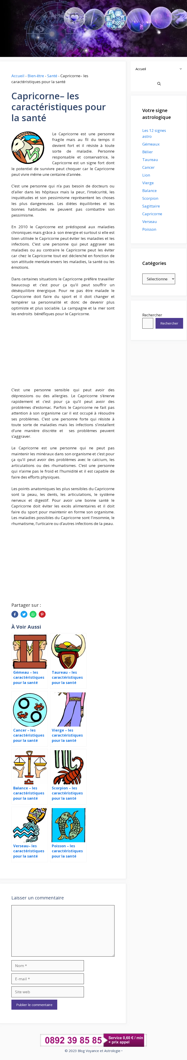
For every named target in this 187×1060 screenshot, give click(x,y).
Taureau (150, 159)
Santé (52, 75)
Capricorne (152, 213)
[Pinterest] (42, 614)
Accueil (17, 75)
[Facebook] (14, 614)
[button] (182, 68)
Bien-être (36, 75)
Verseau (149, 221)
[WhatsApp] (33, 614)
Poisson (149, 229)
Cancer (148, 167)
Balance (149, 190)
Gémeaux (151, 144)
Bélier (147, 151)
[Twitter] (24, 614)
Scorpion (150, 198)
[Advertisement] (63, 354)
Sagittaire (151, 206)
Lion (146, 175)
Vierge (148, 182)
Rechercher (152, 314)
